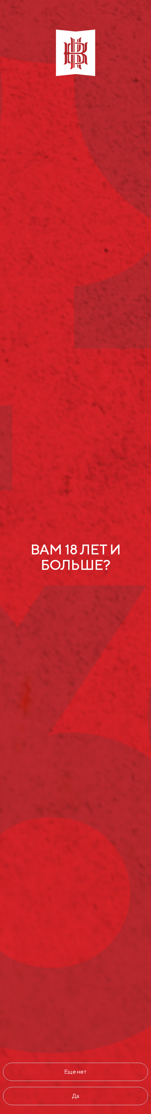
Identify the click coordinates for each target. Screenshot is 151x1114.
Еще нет (75, 1071)
